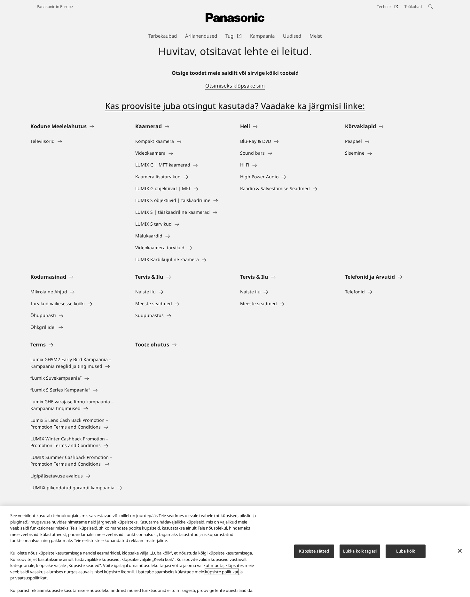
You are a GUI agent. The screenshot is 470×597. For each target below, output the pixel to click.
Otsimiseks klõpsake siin (235, 85)
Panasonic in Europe (55, 6)
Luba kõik (405, 551)
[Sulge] (460, 551)
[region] (235, 551)
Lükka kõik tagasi (360, 551)
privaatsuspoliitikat (28, 578)
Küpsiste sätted (314, 551)
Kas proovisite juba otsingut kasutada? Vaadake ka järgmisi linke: (235, 106)
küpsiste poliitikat (222, 572)
